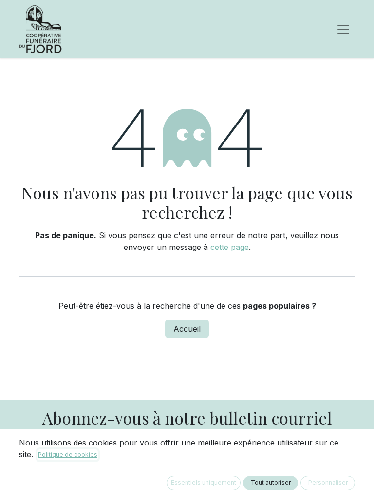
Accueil (187, 329)
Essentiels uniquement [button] (203, 482)
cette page (229, 247)
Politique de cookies (67, 454)
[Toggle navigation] (343, 29)
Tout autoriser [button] (271, 482)
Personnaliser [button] (328, 482)
